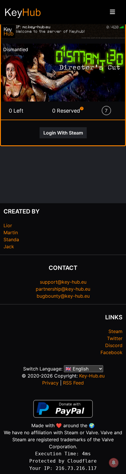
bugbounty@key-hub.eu (63, 296)
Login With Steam (63, 133)
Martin (11, 232)
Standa (11, 239)
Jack (9, 246)
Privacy (50, 383)
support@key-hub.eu (63, 282)
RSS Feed (73, 383)
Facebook (111, 352)
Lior (8, 225)
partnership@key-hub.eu (63, 289)
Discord (113, 345)
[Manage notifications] (113, 462)
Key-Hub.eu (92, 376)
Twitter (114, 338)
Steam (115, 331)
